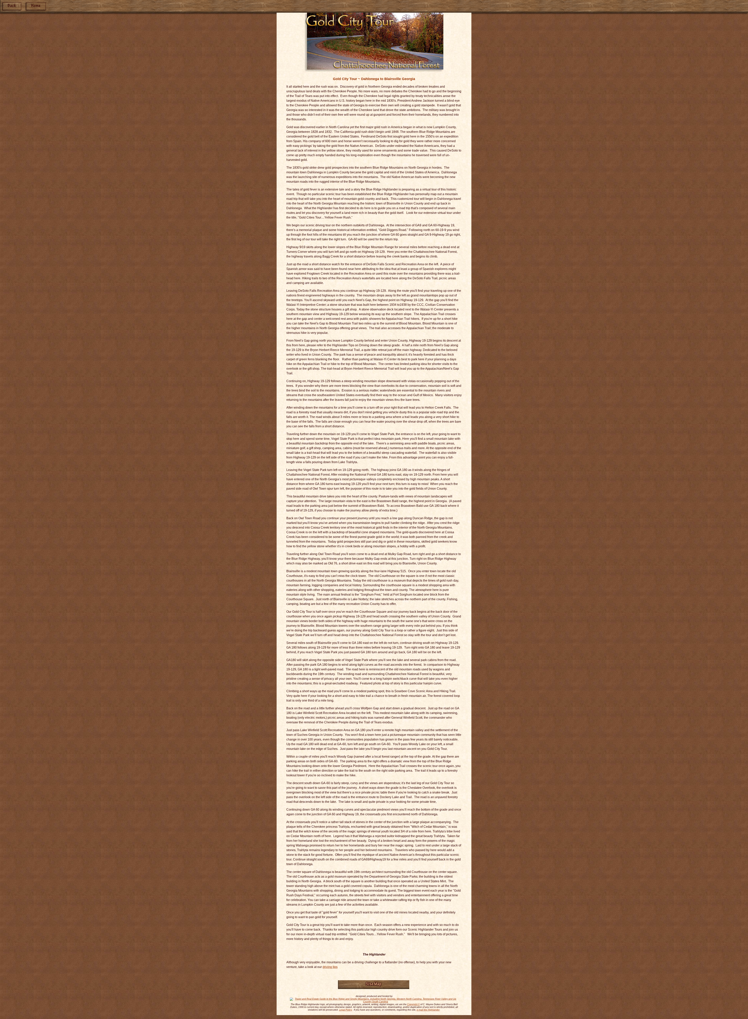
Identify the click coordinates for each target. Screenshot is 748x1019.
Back (12, 6)
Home (36, 6)
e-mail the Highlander (428, 1009)
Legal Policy (345, 1009)
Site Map (373, 984)
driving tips (330, 967)
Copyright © (413, 1004)
